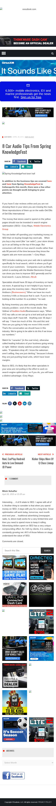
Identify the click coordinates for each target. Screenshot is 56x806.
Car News (8, 137)
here (49, 181)
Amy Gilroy (29, 137)
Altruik (33, 277)
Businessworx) (19, 292)
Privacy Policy (45, 802)
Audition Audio (19, 311)
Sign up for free (31, 97)
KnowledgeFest (32, 184)
